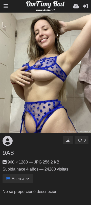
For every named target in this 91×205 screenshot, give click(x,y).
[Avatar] (8, 141)
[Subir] (76, 6)
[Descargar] (68, 140)
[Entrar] (85, 6)
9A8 (8, 152)
